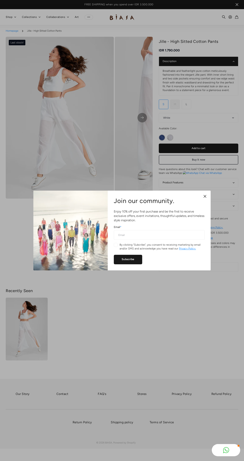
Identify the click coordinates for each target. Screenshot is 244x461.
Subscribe (128, 259)
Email (117, 227)
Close (205, 196)
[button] (226, 450)
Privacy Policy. (187, 248)
